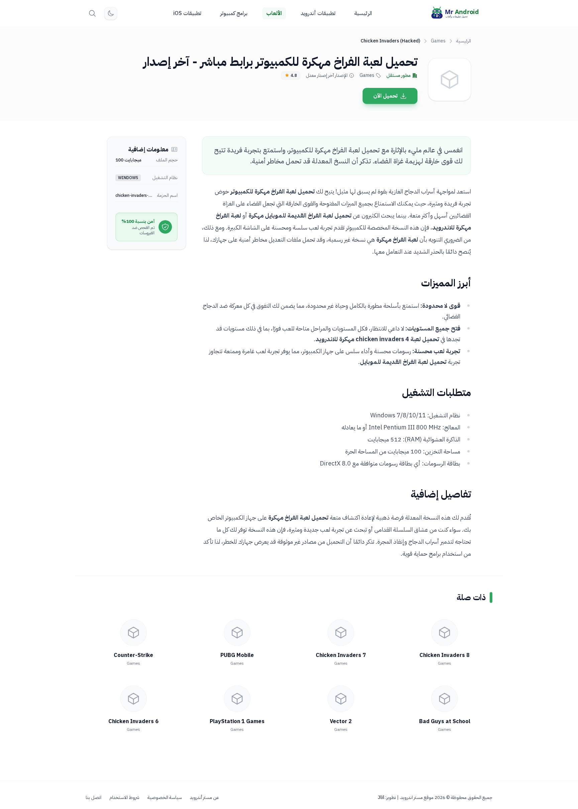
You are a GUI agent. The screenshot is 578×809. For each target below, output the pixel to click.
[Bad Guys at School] (444, 698)
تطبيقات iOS (187, 13)
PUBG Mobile (237, 655)
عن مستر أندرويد (204, 797)
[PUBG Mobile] (237, 632)
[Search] (92, 13)
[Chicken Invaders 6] (133, 698)
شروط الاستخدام (124, 797)
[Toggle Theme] (110, 13)
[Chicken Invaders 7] (340, 632)
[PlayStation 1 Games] (237, 698)
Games (438, 40)
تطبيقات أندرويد (318, 13)
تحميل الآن (385, 96)
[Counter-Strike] (133, 632)
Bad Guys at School (444, 721)
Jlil (381, 797)
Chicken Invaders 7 (341, 655)
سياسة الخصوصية (165, 797)
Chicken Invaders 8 (444, 655)
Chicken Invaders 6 (133, 721)
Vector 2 (341, 721)
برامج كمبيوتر (234, 13)
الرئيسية (363, 13)
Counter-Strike (133, 655)
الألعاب (274, 13)
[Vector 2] (340, 698)
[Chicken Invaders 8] (444, 632)
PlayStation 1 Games (237, 721)
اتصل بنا (93, 797)
